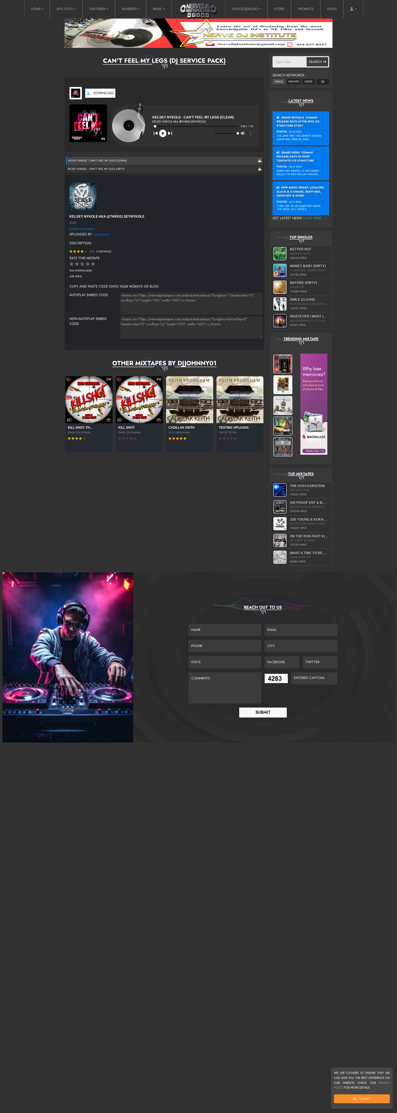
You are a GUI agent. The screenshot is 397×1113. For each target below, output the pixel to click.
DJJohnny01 (101, 234)
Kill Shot (126, 427)
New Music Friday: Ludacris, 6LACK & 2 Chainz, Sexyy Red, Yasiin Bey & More (301, 192)
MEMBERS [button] (129, 9)
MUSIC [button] (157, 9)
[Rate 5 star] (93, 264)
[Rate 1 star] (71, 264)
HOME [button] (36, 9)
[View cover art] (75, 93)
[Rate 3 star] (82, 264)
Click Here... (313, 218)
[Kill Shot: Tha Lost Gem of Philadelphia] (88, 399)
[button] (353, 9)
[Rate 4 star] (88, 264)
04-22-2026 (295, 132)
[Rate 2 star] (77, 264)
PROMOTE (306, 9)
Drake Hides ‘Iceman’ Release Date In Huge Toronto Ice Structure (295, 157)
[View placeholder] (82, 195)
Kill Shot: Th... (80, 427)
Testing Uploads (234, 427)
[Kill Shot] (139, 399)
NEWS (332, 9)
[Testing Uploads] (240, 399)
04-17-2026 (295, 202)
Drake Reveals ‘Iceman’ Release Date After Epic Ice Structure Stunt (298, 122)
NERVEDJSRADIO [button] (245, 9)
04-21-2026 (295, 167)
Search (316, 61)
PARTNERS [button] (97, 9)
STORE (279, 9)
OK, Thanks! (362, 1098)
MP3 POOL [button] (65, 9)
